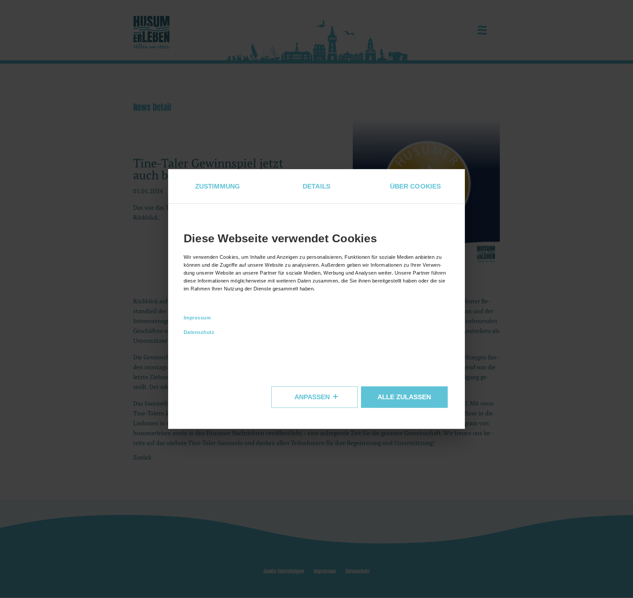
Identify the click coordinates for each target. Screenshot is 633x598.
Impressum (197, 318)
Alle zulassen (404, 397)
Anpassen (312, 397)
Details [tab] (316, 186)
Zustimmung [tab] (217, 186)
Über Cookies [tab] (415, 186)
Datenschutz (199, 332)
